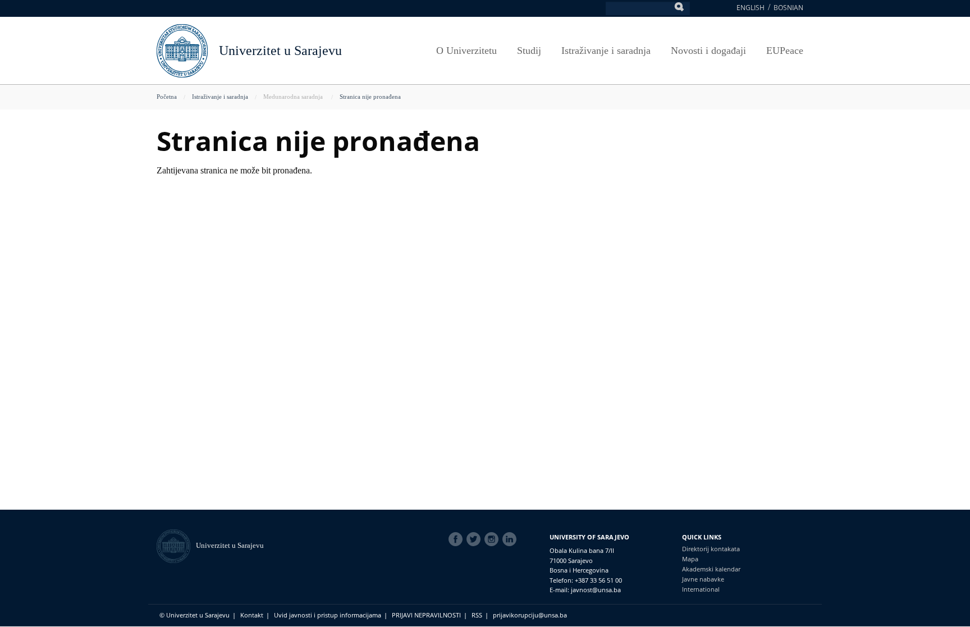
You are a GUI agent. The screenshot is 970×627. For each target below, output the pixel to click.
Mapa (690, 559)
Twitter (475, 539)
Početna (167, 96)
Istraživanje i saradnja (606, 50)
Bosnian (788, 7)
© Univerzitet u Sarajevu (194, 615)
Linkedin (511, 539)
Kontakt (251, 615)
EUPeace (784, 50)
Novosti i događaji (708, 50)
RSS (477, 615)
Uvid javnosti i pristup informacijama (327, 615)
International (701, 589)
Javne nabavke (703, 579)
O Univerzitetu (466, 50)
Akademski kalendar (711, 569)
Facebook (457, 539)
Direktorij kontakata (711, 549)
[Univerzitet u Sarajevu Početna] (182, 49)
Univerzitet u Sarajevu (280, 50)
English (750, 7)
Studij (529, 50)
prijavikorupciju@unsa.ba (530, 615)
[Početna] (176, 545)
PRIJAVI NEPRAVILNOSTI (426, 615)
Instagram (493, 539)
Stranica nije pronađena (370, 96)
